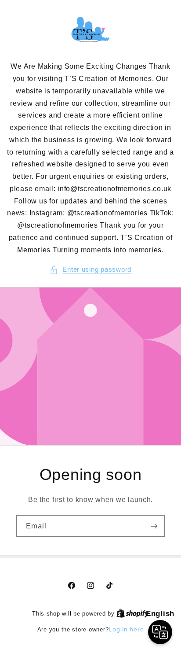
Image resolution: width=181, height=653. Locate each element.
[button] (90, 270)
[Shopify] (132, 613)
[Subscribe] (154, 526)
